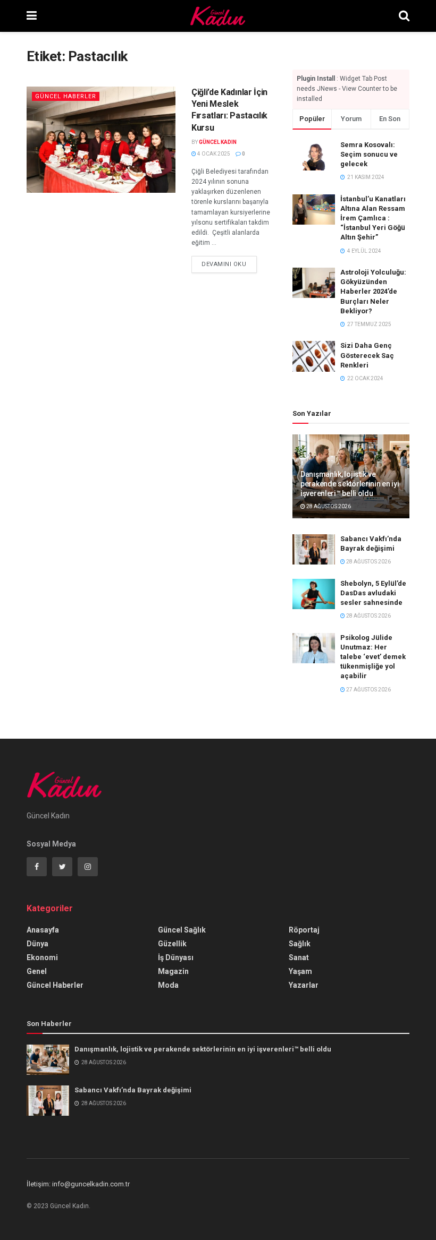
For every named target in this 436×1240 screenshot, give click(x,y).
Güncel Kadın (218, 142)
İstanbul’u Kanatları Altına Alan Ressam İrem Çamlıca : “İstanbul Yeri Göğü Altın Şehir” (373, 218)
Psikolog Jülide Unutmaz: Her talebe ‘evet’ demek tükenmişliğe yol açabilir (373, 657)
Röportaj (304, 930)
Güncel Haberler (65, 96)
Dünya (37, 943)
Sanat (299, 957)
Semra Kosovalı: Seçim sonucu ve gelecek (369, 154)
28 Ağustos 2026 (328, 506)
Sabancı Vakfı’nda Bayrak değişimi (132, 1090)
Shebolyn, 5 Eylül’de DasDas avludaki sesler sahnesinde (373, 592)
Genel (37, 971)
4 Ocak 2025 (213, 154)
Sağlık (300, 943)
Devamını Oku (224, 264)
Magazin (173, 971)
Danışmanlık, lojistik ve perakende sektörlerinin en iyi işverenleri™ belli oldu (349, 484)
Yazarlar (303, 985)
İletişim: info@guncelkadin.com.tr (78, 1184)
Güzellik (172, 943)
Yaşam (300, 971)
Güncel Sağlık (182, 930)
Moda (168, 985)
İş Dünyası (176, 957)
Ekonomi (42, 957)
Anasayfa (43, 930)
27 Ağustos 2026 (368, 689)
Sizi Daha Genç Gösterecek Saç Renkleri (367, 355)
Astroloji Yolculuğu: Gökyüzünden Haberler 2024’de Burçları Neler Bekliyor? (373, 291)
